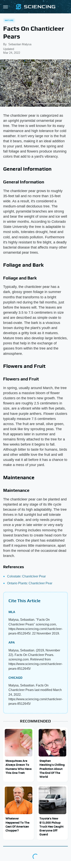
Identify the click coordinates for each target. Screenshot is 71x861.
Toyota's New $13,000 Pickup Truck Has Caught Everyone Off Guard (51, 826)
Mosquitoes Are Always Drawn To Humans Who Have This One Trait (19, 766)
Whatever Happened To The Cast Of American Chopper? (17, 824)
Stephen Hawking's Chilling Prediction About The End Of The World (52, 768)
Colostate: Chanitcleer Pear (26, 576)
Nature (9, 20)
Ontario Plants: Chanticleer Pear (29, 583)
